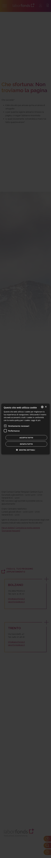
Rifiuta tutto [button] (26, 444)
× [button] (46, 407)
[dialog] (25, 429)
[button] (25, 449)
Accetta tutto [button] (26, 438)
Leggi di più (35, 420)
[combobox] (42, 407)
